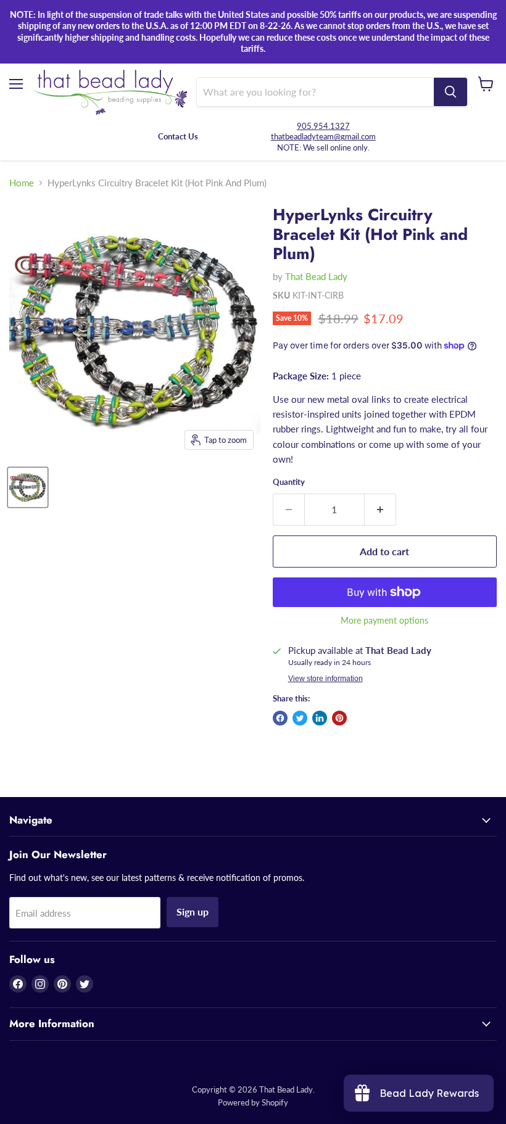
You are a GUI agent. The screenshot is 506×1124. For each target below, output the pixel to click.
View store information (325, 678)
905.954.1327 (323, 126)
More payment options (384, 621)
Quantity (289, 482)
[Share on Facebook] (280, 718)
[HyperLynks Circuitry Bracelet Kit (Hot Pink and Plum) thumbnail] (28, 487)
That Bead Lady (316, 276)
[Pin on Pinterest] (339, 718)
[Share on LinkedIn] (319, 718)
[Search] (450, 92)
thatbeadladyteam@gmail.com (323, 136)
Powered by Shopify (253, 1102)
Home (21, 183)
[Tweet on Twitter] (299, 718)
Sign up (192, 911)
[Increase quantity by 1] (380, 510)
